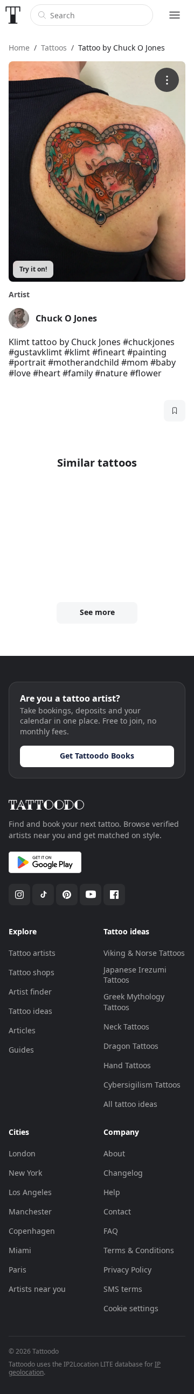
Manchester (30, 1211)
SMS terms (122, 1289)
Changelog (123, 1173)
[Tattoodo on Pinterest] (67, 894)
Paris (17, 1269)
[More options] (167, 80)
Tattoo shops (31, 972)
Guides (21, 1050)
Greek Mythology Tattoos (133, 1001)
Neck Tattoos (126, 1026)
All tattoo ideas (130, 1104)
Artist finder (30, 991)
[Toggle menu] (174, 15)
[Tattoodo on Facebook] (114, 894)
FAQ (110, 1231)
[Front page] (13, 15)
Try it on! (33, 269)
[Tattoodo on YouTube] (90, 894)
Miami (20, 1250)
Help (111, 1192)
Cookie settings (130, 1308)
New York (25, 1173)
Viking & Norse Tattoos (144, 953)
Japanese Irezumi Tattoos (135, 974)
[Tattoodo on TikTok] (43, 894)
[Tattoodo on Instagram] (19, 894)
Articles (22, 1030)
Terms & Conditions (138, 1250)
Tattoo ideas (30, 1011)
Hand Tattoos (127, 1065)
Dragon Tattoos (130, 1046)
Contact (117, 1211)
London (22, 1153)
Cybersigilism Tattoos (142, 1085)
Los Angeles (30, 1192)
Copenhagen (32, 1231)
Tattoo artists (32, 953)
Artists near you (37, 1289)
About (114, 1153)
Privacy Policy (127, 1269)
